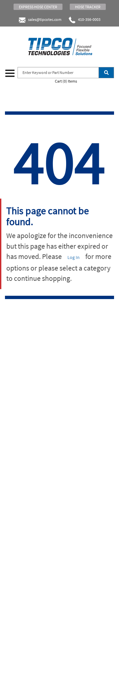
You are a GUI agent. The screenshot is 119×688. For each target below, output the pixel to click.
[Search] (106, 72)
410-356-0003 (87, 19)
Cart (66, 81)
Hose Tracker (87, 6)
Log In (73, 257)
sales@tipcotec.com (44, 19)
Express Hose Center (38, 6)
